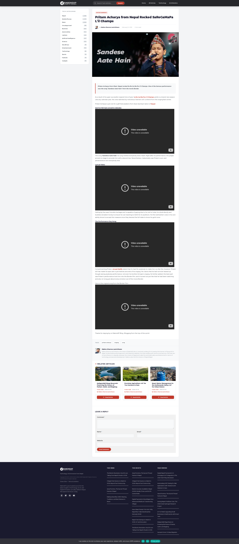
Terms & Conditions (74, 481)
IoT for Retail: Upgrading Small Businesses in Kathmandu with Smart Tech (168, 514)
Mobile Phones (66, 19)
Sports (64, 54)
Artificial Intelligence (68, 38)
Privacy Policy (63, 481)
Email (139, 432)
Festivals (64, 57)
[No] (237, 541)
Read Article (109, 397)
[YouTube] (73, 495)
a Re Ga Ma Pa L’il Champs (144, 97)
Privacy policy (155, 541)
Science (64, 41)
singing (116, 342)
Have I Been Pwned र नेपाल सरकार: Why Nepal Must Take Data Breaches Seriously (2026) (142, 512)
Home (144, 3)
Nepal (64, 16)
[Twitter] (65, 495)
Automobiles (66, 32)
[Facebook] (61, 495)
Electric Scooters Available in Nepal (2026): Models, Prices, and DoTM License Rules (142, 491)
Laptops (64, 35)
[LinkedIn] (69, 495)
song (123, 342)
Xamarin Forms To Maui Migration (167, 532)
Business (65, 28)
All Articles (152, 3)
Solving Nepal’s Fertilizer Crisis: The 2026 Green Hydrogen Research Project (167, 504)
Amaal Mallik (117, 269)
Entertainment (66, 48)
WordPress (65, 45)
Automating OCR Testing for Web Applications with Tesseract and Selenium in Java (167, 486)
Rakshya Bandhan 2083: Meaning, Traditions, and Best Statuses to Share (117, 499)
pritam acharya (106, 342)
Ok (143, 541)
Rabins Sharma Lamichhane (110, 27)
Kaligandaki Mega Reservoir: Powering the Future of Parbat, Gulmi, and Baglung (107, 385)
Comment (101, 417)
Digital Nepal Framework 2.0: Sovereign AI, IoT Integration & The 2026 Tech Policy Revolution (167, 475)
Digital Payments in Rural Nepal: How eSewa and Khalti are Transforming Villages (142, 501)
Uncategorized (67, 25)
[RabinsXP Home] (68, 3)
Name (99, 432)
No (147, 541)
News (64, 22)
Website (100, 440)
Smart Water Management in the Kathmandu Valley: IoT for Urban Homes (162, 385)
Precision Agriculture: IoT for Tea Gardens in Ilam (135, 384)
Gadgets (64, 61)
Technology (162, 3)
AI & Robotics (173, 3)
